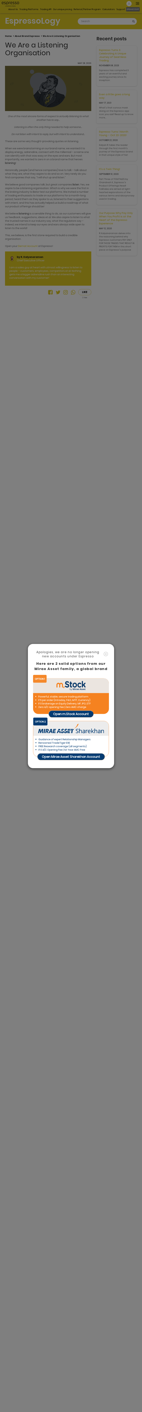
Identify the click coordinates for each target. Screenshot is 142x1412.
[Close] (106, 654)
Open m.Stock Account (71, 714)
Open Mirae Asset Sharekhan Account (71, 756)
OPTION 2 (40, 721)
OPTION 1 (40, 678)
